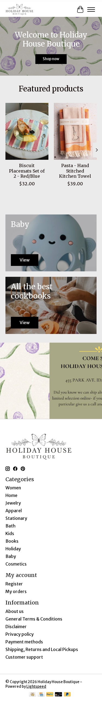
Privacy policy (19, 634)
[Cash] (32, 695)
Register (14, 584)
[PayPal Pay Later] (67, 695)
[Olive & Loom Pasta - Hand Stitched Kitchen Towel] (75, 131)
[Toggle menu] (91, 9)
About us (14, 611)
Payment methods (24, 641)
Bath (10, 526)
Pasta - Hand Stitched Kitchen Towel (75, 171)
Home (11, 495)
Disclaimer (16, 626)
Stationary (16, 518)
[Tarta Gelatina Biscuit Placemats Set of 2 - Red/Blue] (26, 131)
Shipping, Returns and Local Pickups (41, 649)
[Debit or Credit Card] (58, 695)
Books (11, 541)
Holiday (13, 548)
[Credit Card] (41, 695)
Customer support (24, 657)
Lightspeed (36, 686)
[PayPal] (49, 695)
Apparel (13, 510)
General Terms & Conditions (33, 619)
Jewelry (13, 503)
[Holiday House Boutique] (19, 9)
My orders (16, 591)
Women (13, 487)
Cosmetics (16, 564)
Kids (9, 533)
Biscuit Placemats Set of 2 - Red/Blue (27, 171)
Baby (10, 556)
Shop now (51, 59)
